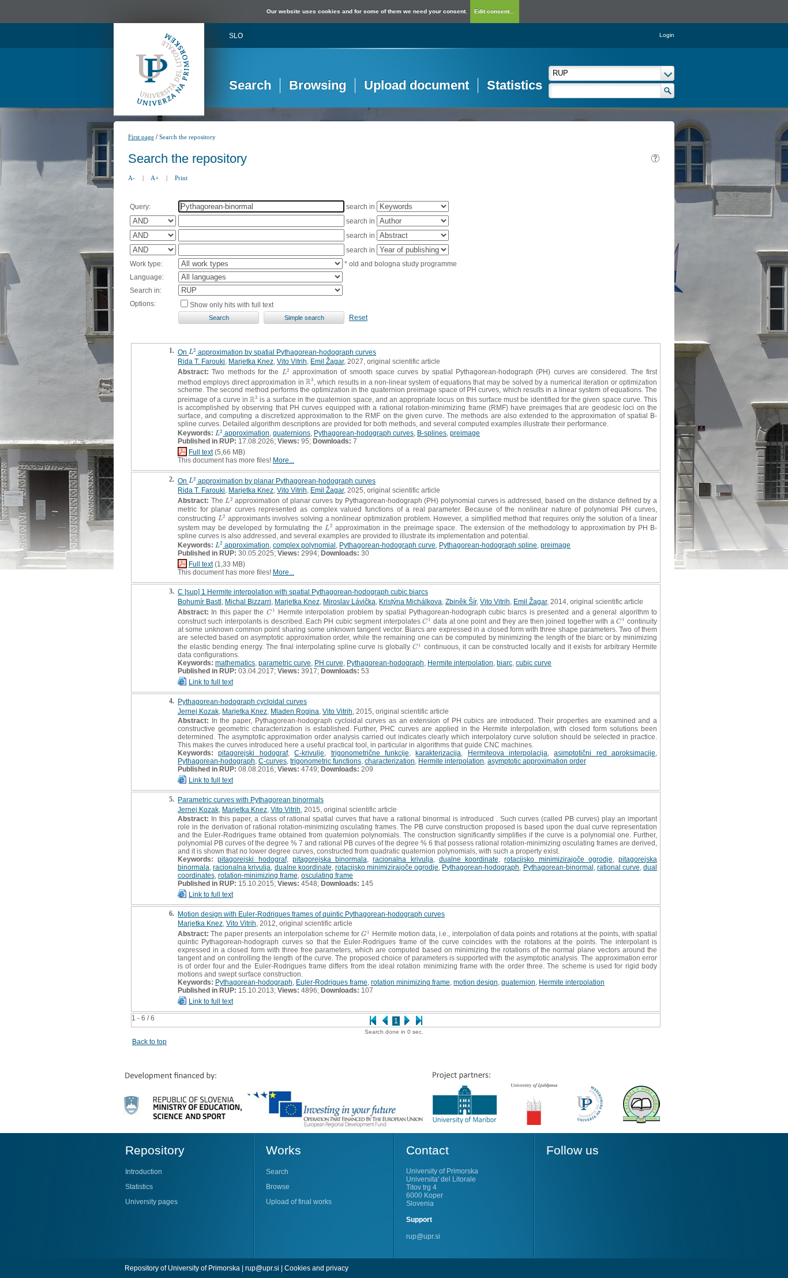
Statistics (514, 85)
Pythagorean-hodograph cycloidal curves (242, 702)
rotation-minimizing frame (258, 875)
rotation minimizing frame (410, 982)
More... (283, 460)
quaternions (291, 433)
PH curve (328, 663)
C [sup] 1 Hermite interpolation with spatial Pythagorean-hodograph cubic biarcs (303, 592)
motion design (475, 982)
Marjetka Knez (250, 361)
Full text (201, 452)
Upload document (416, 85)
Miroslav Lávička (349, 602)
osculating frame (327, 875)
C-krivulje (309, 753)
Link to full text (211, 682)
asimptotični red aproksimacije (604, 753)
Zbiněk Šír (460, 602)
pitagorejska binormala (329, 859)
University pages (151, 1202)
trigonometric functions (325, 761)
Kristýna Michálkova (410, 602)
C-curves (272, 761)
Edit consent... (494, 11)
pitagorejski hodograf (252, 753)
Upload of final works (299, 1202)
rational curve (618, 867)
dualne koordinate (468, 859)
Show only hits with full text (231, 305)
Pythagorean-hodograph (385, 663)
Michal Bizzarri (248, 602)
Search (250, 85)
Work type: (146, 264)
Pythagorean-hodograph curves (364, 433)
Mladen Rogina (295, 711)
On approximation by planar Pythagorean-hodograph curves (277, 481)
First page (141, 136)
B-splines (431, 433)
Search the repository (187, 136)
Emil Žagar (327, 361)
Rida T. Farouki (201, 361)
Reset (358, 318)
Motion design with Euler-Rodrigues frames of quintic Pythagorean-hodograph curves (311, 914)
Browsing (317, 85)
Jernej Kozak (198, 711)
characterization (390, 761)
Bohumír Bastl (200, 602)
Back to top (149, 1042)
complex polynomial (304, 545)
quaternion (518, 982)
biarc (504, 663)
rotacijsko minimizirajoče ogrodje (558, 859)
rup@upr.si (423, 1236)
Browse (278, 1187)
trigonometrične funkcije (370, 753)
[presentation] (192, 352)
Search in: (146, 290)
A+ (155, 177)
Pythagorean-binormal (558, 867)
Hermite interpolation (460, 663)
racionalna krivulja (403, 859)
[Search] (667, 90)
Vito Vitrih (292, 361)
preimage (465, 433)
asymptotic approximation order (536, 761)
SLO (236, 36)
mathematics (235, 663)
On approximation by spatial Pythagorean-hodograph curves (277, 352)
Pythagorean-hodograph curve (387, 545)
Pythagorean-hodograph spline (488, 545)
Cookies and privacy (316, 1268)
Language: (147, 277)
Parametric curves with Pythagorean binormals (251, 800)
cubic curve (533, 663)
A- (131, 177)
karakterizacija (438, 753)
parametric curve (284, 663)
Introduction (143, 1172)
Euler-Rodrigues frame (331, 982)
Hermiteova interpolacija (507, 753)
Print (181, 177)
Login (666, 35)
